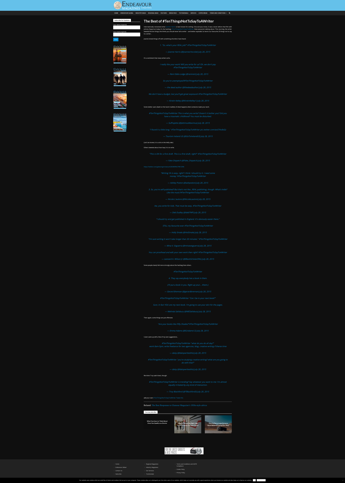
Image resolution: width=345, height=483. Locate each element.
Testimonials (183, 13)
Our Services (150, 471)
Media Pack (173, 13)
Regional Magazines (152, 464)
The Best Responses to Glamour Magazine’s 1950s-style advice (179, 405)
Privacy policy (261, 480)
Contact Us (118, 471)
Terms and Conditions (217, 13)
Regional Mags (153, 13)
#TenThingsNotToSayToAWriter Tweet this (168, 398)
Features (164, 13)
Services (193, 13)
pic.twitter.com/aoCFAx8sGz (213, 129)
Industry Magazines (152, 467)
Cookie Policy (181, 469)
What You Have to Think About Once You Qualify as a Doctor (157, 422)
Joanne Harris (170, 27)
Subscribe (118, 474)
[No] (343, 480)
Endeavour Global (126, 13)
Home (116, 13)
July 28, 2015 (204, 51)
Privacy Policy (181, 472)
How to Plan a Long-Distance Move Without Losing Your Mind (218, 424)
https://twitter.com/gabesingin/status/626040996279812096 (164, 167)
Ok (254, 480)
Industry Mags (141, 13)
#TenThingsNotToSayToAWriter (182, 29)
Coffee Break (203, 13)
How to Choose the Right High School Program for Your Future (187, 424)
